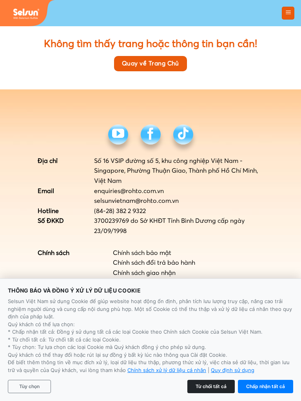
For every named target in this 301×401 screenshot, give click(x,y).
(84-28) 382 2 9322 (120, 211)
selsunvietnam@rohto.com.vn (136, 201)
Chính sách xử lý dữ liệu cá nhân (166, 370)
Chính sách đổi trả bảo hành (154, 263)
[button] (288, 13)
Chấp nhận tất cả (265, 386)
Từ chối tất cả (211, 386)
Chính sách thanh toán (145, 283)
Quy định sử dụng (232, 370)
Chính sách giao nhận (144, 273)
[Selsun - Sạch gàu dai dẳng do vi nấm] (27, 13)
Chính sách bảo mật (142, 253)
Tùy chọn (29, 386)
